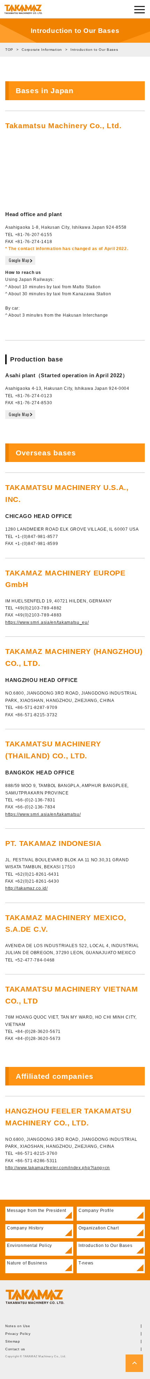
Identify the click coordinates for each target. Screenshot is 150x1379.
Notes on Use (17, 1326)
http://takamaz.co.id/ (26, 888)
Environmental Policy (29, 1245)
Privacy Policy (18, 1334)
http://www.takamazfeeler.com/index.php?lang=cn (57, 1167)
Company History (25, 1228)
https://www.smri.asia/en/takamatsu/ (43, 814)
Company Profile (96, 1210)
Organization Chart (98, 1228)
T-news (85, 1263)
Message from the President (36, 1210)
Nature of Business (27, 1263)
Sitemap (12, 1341)
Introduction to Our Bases (105, 1245)
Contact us (15, 1349)
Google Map (19, 260)
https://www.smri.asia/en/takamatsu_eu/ (47, 622)
